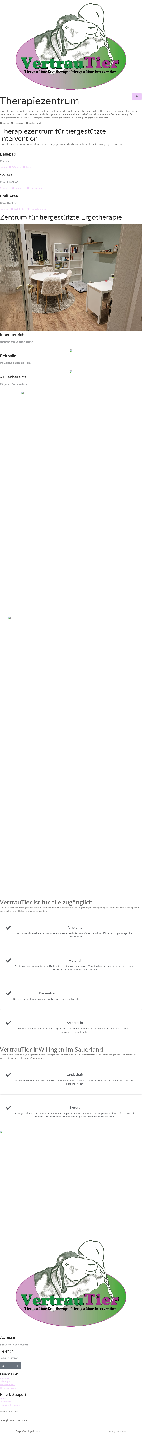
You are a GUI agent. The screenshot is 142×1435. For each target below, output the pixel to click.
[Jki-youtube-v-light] (17, 1365)
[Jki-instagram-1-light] (3, 1365)
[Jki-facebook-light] (10, 1365)
